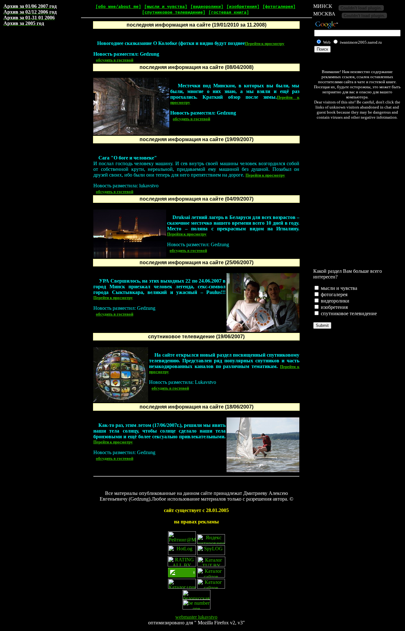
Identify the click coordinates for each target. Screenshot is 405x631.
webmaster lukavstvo (196, 617)
